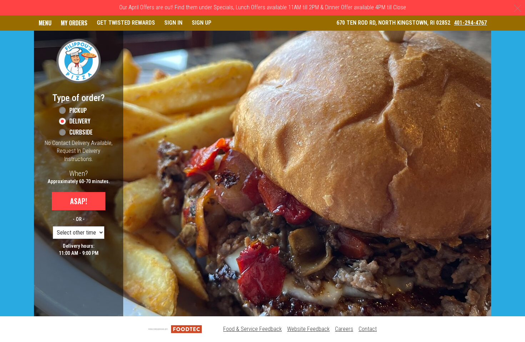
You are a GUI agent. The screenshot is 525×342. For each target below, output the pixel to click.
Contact (368, 329)
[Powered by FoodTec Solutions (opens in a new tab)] (175, 329)
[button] (78, 61)
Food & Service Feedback (252, 329)
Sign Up (201, 22)
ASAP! (78, 201)
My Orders (74, 23)
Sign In (173, 22)
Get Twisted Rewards (126, 22)
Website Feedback (308, 329)
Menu (45, 23)
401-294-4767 (470, 22)
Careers (344, 329)
